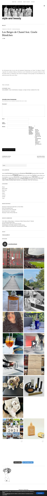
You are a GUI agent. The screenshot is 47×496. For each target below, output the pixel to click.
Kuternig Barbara (5, 225)
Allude (3, 173)
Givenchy (16, 177)
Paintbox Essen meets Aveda (6, 157)
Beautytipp (29, 173)
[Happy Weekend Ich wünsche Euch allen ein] (13, 407)
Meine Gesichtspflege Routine (7, 208)
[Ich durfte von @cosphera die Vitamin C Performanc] (13, 450)
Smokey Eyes (12, 180)
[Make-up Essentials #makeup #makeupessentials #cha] (34, 301)
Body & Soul (4, 190)
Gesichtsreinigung (11, 177)
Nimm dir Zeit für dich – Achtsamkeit (8, 211)
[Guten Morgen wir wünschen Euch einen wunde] (13, 386)
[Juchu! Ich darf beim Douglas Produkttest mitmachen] (34, 322)
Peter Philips (38, 178)
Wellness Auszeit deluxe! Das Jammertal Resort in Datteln (16, 226)
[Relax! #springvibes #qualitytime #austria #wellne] (13, 279)
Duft (23, 175)
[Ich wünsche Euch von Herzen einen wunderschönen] (13, 428)
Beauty (4, 25)
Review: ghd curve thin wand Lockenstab (14, 223)
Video (38, 89)
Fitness (44, 175)
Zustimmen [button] (40, 493)
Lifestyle (3, 196)
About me (14, 1)
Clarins (20, 175)
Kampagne (20, 89)
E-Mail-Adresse (4, 123)
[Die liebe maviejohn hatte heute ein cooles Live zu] (34, 386)
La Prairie (42, 177)
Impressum (21, 489)
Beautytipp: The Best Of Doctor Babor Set (9, 212)
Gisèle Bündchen (15, 89)
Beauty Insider (26, 1)
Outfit (20, 178)
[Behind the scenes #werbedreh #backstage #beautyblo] (13, 364)
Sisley (7, 180)
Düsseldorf (25, 175)
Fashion (34, 175)
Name (3, 118)
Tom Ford (32, 180)
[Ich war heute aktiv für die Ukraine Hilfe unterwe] (34, 364)
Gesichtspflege (5, 177)
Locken (7, 178)
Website (3, 126)
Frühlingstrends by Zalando (41, 157)
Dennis (3, 226)
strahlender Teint (34, 89)
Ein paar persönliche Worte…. (10, 222)
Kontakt (33, 1)
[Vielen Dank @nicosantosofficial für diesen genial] (13, 258)
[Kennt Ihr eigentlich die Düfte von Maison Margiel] (13, 301)
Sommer (18, 180)
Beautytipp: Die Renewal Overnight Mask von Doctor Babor (12, 206)
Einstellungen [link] (7, 493)
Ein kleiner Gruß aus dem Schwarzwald (9, 209)
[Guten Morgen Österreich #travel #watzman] (34, 279)
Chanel (10, 89)
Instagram (30, 177)
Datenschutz (26, 489)
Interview (20, 1)
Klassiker (39, 177)
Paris (26, 178)
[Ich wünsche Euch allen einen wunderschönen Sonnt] (13, 343)
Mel (4, 38)
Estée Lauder (30, 175)
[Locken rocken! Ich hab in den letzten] (13, 322)
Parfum (23, 178)
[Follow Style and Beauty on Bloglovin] (7, 481)
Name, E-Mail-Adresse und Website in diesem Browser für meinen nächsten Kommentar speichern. (31, 130)
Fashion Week (39, 175)
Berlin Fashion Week (40, 173)
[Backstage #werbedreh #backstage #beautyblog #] (34, 343)
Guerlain (21, 177)
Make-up (11, 178)
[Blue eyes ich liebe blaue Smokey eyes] (34, 407)
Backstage (9, 173)
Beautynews (23, 173)
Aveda (6, 173)
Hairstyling (25, 177)
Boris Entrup (10, 175)
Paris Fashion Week (32, 178)
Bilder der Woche (5, 175)
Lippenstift (4, 178)
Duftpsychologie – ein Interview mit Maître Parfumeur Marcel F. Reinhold (21, 221)
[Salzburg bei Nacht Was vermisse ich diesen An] (34, 450)
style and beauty (11, 18)
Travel (3, 198)
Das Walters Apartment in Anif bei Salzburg (17, 225)
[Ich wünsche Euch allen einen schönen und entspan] (34, 258)
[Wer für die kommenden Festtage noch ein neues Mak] (34, 428)
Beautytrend (34, 173)
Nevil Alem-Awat (16, 178)
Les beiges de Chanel (26, 89)
